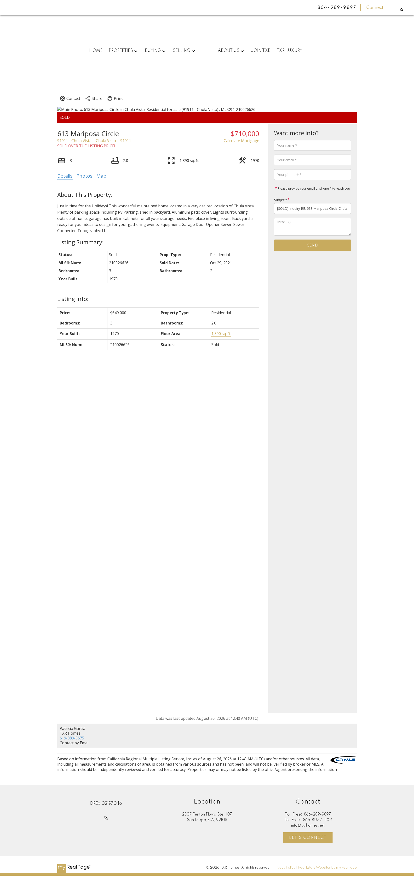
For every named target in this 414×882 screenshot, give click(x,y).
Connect (374, 8)
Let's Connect (308, 837)
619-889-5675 (72, 738)
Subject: (280, 200)
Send (312, 245)
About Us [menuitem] (228, 50)
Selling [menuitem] (181, 50)
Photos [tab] (84, 176)
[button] (401, 9)
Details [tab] (65, 176)
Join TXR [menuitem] (260, 50)
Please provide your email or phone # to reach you (313, 188)
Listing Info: (73, 299)
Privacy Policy (284, 867)
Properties (121, 50)
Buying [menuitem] (153, 50)
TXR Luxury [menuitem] (289, 50)
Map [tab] (101, 176)
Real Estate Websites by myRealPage (327, 867)
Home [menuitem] (96, 50)
